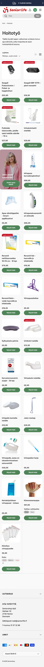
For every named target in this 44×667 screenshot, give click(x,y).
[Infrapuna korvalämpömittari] (33, 160)
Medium (10, 560)
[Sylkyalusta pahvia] (11, 328)
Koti (3, 23)
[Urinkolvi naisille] (33, 328)
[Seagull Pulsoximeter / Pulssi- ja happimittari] (11, 70)
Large (17, 560)
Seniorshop (11, 661)
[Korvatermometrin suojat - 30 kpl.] (11, 365)
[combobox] (22, 15)
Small (4, 560)
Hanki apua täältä (11, 183)
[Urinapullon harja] (33, 445)
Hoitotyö (9, 23)
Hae (37, 16)
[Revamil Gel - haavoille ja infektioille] (33, 243)
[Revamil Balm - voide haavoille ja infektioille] (11, 286)
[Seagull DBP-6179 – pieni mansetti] (33, 70)
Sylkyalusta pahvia (10, 341)
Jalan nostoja (29, 418)
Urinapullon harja (31, 458)
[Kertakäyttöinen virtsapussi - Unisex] (11, 488)
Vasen (32, 512)
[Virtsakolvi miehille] (33, 365)
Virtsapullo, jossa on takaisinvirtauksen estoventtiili (10, 460)
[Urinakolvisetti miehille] (33, 115)
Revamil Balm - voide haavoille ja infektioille (9, 301)
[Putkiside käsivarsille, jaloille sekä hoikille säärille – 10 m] (11, 115)
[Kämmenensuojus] (33, 488)
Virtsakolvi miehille (32, 378)
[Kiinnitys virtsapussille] (11, 533)
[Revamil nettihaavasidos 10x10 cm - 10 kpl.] (11, 243)
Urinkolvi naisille (31, 341)
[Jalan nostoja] (33, 405)
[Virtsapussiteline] (33, 286)
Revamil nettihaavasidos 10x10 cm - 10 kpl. (9, 258)
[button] (35, 9)
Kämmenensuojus (31, 500)
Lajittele (5, 53)
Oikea (26, 512)
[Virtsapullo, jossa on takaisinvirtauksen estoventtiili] (11, 445)
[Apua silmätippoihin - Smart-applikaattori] (11, 200)
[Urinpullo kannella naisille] (11, 405)
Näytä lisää (11, 100)
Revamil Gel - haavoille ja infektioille (29, 258)
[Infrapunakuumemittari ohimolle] (33, 200)
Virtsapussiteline (31, 298)
